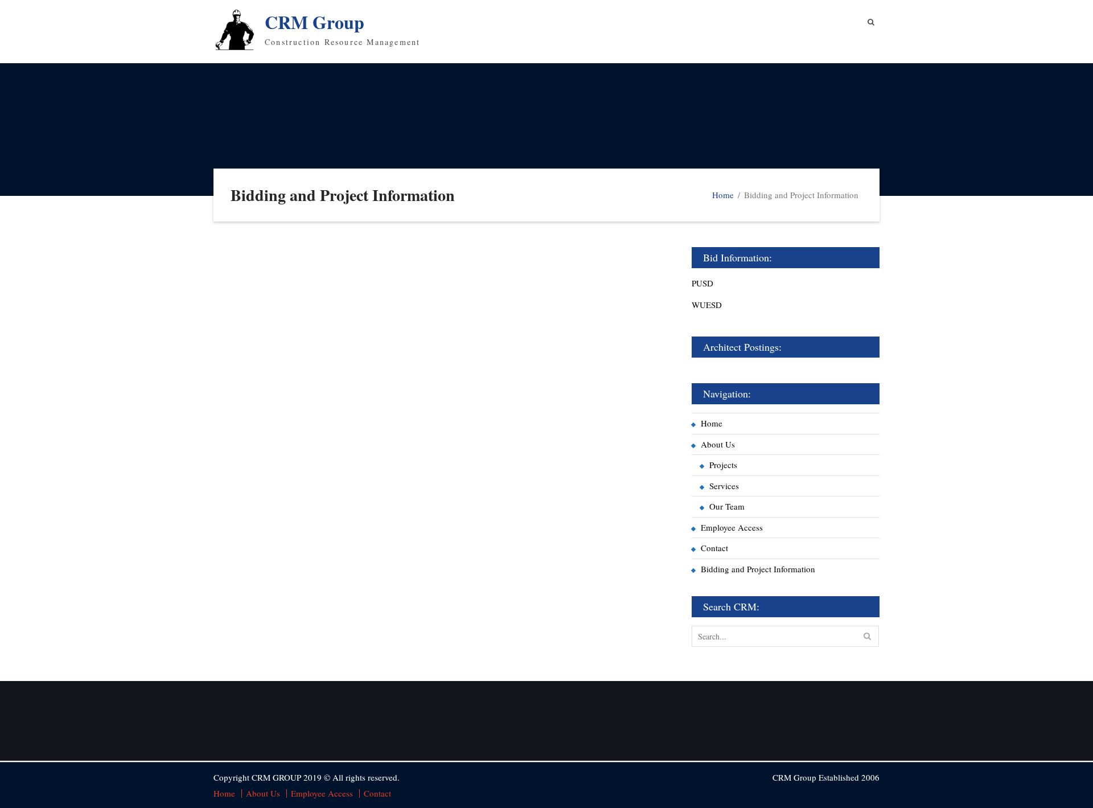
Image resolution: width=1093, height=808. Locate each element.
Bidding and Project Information (758, 569)
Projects (723, 464)
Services (724, 485)
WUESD (707, 304)
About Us (718, 444)
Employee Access (732, 527)
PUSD (702, 283)
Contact (714, 547)
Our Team (727, 506)
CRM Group (314, 22)
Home (711, 423)
